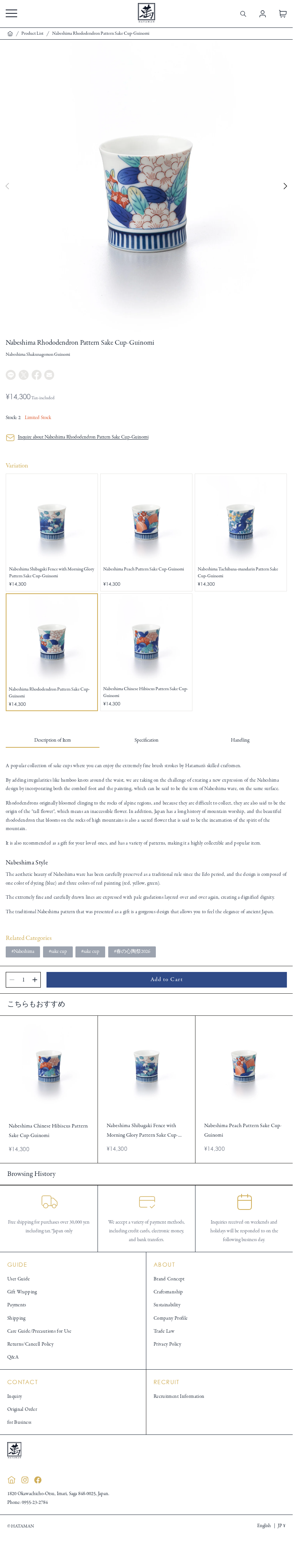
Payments (16, 1305)
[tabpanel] (146, 839)
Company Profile (171, 1318)
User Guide (18, 1279)
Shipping (16, 1318)
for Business (19, 1422)
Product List (32, 33)
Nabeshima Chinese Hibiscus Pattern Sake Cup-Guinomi (145, 692)
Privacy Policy (167, 1344)
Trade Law (164, 1331)
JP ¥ (281, 1526)
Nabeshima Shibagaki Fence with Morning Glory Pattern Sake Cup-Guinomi (51, 572)
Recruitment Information (179, 1396)
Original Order (22, 1409)
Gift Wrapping (22, 1292)
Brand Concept (169, 1279)
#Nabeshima (22, 951)
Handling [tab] (240, 740)
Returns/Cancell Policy (30, 1344)
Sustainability (167, 1305)
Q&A (13, 1357)
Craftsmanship (168, 1292)
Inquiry (14, 1396)
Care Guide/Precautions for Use (39, 1331)
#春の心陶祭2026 (132, 951)
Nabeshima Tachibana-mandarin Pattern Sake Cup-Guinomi (238, 572)
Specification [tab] (146, 740)
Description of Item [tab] (52, 740)
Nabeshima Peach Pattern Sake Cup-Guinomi (143, 569)
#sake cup (58, 951)
